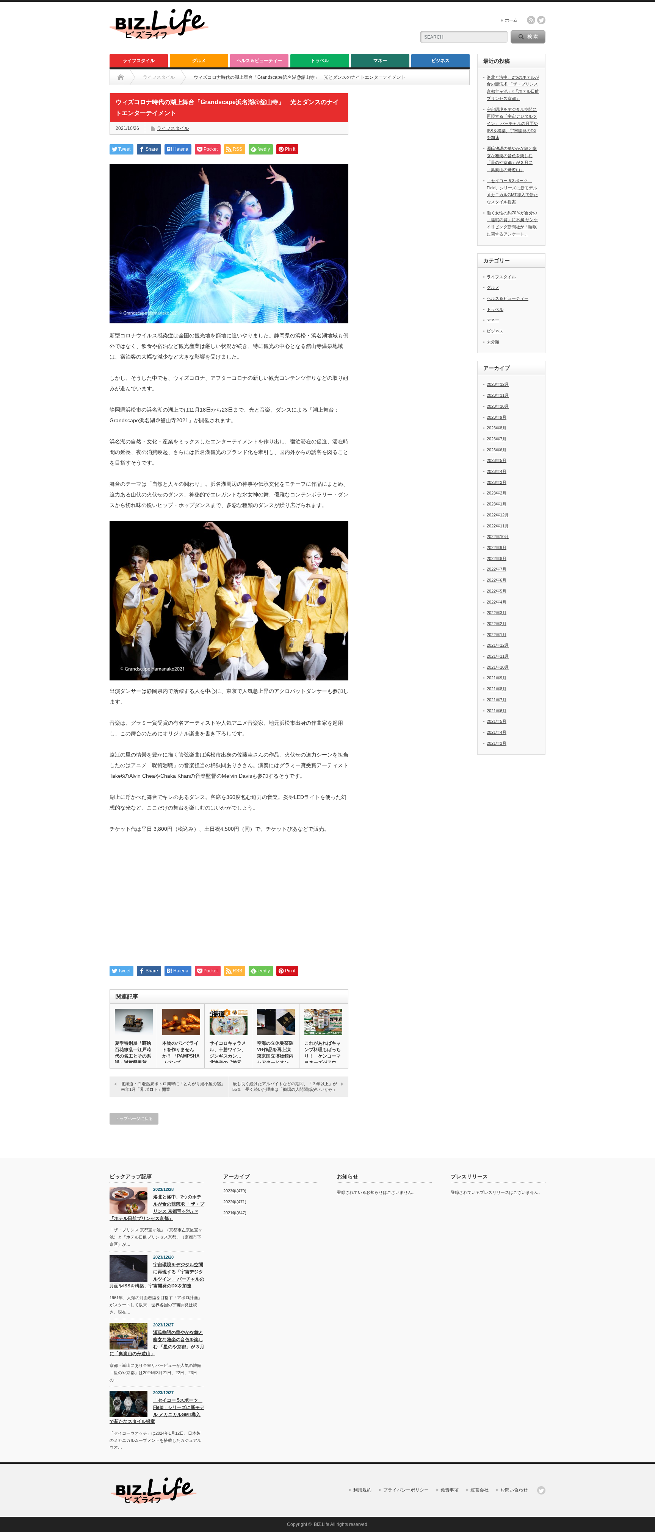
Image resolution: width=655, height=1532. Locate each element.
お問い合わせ (514, 1490)
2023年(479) (234, 1191)
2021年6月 (496, 710)
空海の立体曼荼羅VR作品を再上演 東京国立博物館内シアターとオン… (275, 1053)
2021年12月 (498, 645)
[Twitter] (541, 1490)
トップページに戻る (134, 1118)
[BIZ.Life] (159, 36)
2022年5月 (496, 591)
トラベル (320, 60)
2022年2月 (496, 623)
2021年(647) (234, 1213)
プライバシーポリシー (406, 1490)
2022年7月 (496, 569)
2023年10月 (498, 406)
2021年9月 (496, 678)
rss (531, 20)
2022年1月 (496, 634)
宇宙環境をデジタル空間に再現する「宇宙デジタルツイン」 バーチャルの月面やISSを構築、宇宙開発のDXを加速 (512, 123)
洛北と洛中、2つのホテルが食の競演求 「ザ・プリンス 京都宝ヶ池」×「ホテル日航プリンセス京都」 (157, 1207)
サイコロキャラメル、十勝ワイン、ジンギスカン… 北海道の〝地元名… (228, 1056)
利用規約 (362, 1490)
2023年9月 (496, 417)
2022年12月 (498, 515)
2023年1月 (496, 504)
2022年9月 (496, 547)
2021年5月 (496, 721)
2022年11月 (498, 526)
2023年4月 (496, 471)
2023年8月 (496, 428)
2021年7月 (496, 699)
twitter (541, 20)
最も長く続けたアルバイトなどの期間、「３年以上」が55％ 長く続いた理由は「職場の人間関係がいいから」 (284, 1086)
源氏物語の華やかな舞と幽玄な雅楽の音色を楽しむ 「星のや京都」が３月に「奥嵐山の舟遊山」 (157, 1343)
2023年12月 (498, 384)
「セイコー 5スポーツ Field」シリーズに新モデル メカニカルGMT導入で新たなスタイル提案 (157, 1411)
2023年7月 (496, 439)
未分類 (493, 342)
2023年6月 (496, 450)
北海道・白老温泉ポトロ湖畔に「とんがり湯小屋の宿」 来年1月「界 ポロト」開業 (175, 1086)
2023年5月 (496, 460)
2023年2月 (496, 493)
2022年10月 (498, 536)
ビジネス (440, 60)
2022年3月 (496, 612)
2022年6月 (496, 580)
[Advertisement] (229, 903)
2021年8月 (496, 688)
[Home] (121, 77)
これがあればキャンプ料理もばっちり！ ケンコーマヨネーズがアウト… (322, 1056)
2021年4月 (496, 732)
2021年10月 (498, 667)
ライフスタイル (139, 60)
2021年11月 (498, 656)
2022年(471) (234, 1202)
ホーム (511, 20)
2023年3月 (496, 482)
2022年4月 (496, 602)
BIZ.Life (321, 1524)
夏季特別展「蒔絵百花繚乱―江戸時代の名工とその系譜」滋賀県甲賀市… (133, 1056)
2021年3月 (496, 743)
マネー (380, 60)
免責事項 (449, 1490)
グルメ (199, 60)
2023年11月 (498, 395)
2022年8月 (496, 558)
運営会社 (479, 1490)
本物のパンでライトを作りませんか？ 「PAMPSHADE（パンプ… (180, 1053)
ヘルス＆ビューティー (259, 60)
